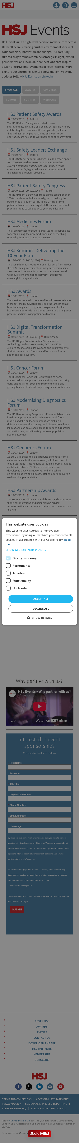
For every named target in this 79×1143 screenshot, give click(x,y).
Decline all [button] (41, 608)
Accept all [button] (40, 599)
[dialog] (39, 571)
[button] (39, 550)
